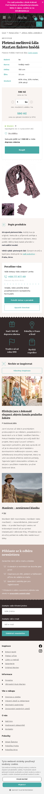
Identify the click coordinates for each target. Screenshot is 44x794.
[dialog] (22, 776)
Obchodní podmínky (14, 705)
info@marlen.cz (22, 11)
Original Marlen (12, 667)
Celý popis (33, 53)
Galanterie (9, 663)
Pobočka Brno (11, 750)
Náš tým (9, 721)
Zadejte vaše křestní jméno (14, 606)
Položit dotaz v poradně (22, 300)
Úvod (4, 33)
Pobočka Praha (12, 746)
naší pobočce (29, 254)
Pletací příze (14, 33)
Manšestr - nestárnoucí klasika (21, 507)
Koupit (22, 150)
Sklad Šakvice (11, 742)
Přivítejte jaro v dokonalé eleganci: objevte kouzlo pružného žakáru (22, 414)
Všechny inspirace (22, 371)
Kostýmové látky (10, 423)
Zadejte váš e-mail (10, 619)
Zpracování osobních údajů (17, 709)
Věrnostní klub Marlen (15, 684)
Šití (5, 513)
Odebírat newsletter (15, 633)
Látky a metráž (12, 660)
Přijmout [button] (22, 785)
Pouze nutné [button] (22, 779)
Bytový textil (10, 652)
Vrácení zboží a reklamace (17, 701)
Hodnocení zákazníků (15, 725)
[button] (11, 126)
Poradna (9, 680)
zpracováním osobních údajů (20, 593)
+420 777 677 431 (17, 276)
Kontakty (9, 729)
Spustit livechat (22, 307)
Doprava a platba (13, 697)
